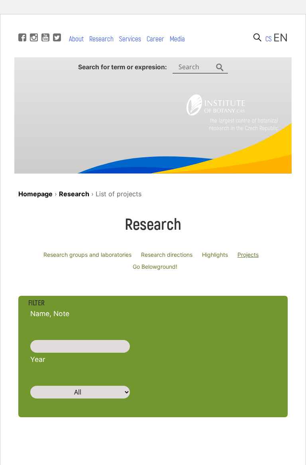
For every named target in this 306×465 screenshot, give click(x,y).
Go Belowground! (155, 266)
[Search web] (257, 37)
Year (37, 359)
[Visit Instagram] (33, 25)
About (76, 39)
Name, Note (49, 313)
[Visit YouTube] (44, 25)
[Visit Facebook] (21, 25)
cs (268, 39)
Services (130, 39)
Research (101, 39)
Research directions (166, 254)
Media (177, 39)
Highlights (215, 254)
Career (155, 39)
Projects (248, 254)
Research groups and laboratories (87, 254)
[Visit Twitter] (56, 25)
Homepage (35, 194)
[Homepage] (215, 113)
